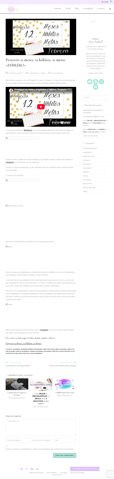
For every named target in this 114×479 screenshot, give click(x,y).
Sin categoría (87, 180)
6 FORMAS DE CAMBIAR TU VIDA (93, 116)
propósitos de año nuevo (14, 353)
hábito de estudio (49, 349)
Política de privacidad (36, 473)
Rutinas (85, 176)
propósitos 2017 (69, 351)
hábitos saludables (22, 351)
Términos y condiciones (77, 473)
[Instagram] (101, 81)
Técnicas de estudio (89, 187)
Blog (77, 8)
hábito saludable (61, 349)
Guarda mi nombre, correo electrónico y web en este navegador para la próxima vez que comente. (39, 449)
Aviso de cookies (52, 473)
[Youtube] (89, 81)
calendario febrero (27, 349)
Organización (33, 73)
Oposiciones (87, 164)
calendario (16, 349)
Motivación (86, 160)
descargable (38, 349)
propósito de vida (58, 351)
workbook (38, 353)
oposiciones (47, 351)
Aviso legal (63, 473)
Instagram (10, 162)
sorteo (32, 353)
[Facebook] (95, 87)
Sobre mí (57, 8)
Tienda (68, 8)
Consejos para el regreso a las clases (16, 393)
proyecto (26, 353)
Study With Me (87, 183)
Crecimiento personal (90, 148)
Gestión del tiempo (89, 156)
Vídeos (43, 73)
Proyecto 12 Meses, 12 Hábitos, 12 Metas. (23, 343)
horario (32, 351)
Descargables (88, 8)
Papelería (86, 172)
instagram (39, 351)
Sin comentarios (57, 73)
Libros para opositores (90, 136)
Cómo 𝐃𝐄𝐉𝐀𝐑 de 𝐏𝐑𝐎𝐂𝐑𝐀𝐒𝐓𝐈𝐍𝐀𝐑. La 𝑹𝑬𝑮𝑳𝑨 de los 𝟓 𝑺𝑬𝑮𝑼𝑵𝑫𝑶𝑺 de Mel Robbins (40, 399)
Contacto (101, 8)
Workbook (28, 130)
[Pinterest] (95, 81)
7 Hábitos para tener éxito (64, 392)
